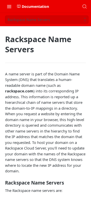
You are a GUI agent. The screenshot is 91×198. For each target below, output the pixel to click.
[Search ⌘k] (84, 6)
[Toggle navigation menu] (9, 6)
